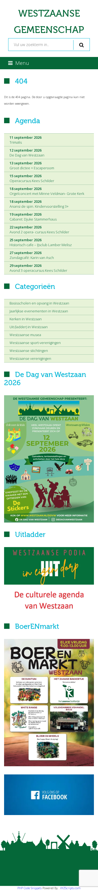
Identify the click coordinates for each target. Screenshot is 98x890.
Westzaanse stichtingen (29, 350)
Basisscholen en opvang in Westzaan (39, 303)
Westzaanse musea (25, 334)
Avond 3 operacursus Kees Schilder (38, 268)
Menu (22, 63)
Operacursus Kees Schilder (32, 178)
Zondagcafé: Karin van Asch (32, 255)
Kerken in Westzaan (26, 318)
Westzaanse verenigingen (30, 358)
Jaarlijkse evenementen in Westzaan (39, 311)
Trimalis (25, 140)
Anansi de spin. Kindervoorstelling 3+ (39, 204)
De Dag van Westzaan (27, 153)
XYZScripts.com (70, 888)
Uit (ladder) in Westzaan (29, 326)
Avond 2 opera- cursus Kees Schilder (39, 229)
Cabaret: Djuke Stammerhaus (33, 217)
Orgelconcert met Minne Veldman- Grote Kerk (47, 191)
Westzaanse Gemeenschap (49, 21)
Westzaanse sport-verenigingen (35, 342)
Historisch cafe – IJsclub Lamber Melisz (41, 242)
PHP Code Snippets (29, 888)
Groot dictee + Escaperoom (32, 165)
